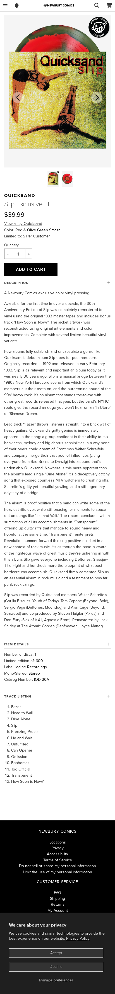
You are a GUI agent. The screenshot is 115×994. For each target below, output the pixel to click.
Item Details (16, 644)
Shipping (57, 898)
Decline (56, 966)
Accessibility (57, 854)
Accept (56, 953)
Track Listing (18, 696)
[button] (18, 97)
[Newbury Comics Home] (59, 5)
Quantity (11, 245)
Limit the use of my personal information (57, 872)
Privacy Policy (78, 938)
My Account (57, 910)
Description (16, 283)
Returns (57, 904)
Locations (57, 842)
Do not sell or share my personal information (57, 866)
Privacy (57, 848)
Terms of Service (57, 860)
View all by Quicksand (23, 223)
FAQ (57, 892)
